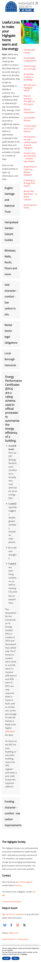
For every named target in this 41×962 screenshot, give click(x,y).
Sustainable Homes (29, 119)
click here (10, 731)
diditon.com (14, 933)
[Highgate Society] (20, 11)
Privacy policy (23, 939)
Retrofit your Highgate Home (30, 87)
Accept (6, 958)
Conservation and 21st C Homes (30, 128)
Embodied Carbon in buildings (29, 77)
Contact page (24, 882)
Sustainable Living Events (30, 59)
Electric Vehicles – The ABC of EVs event (29, 100)
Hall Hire (18, 885)
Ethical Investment (29, 111)
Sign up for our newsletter (13, 914)
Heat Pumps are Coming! (30, 67)
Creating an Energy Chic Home (29, 183)
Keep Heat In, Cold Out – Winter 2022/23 (30, 170)
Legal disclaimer (9, 939)
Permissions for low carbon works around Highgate (30, 142)
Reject (15, 958)
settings (24, 954)
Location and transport (11, 901)
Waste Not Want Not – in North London (30, 195)
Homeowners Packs (30, 206)
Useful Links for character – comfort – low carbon (30, 157)
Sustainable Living (29, 51)
